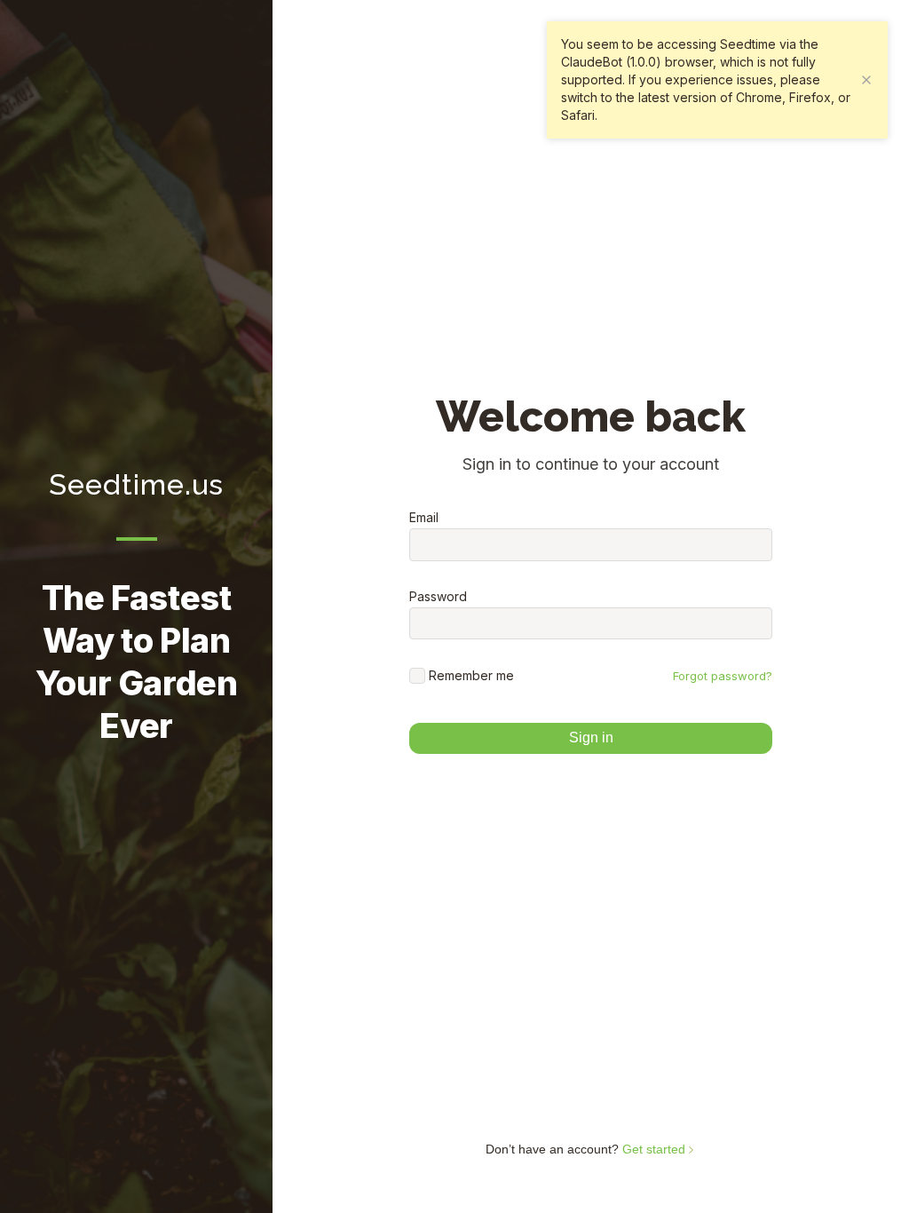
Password (438, 597)
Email (424, 518)
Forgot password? (722, 676)
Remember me (471, 675)
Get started (655, 1149)
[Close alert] (866, 80)
